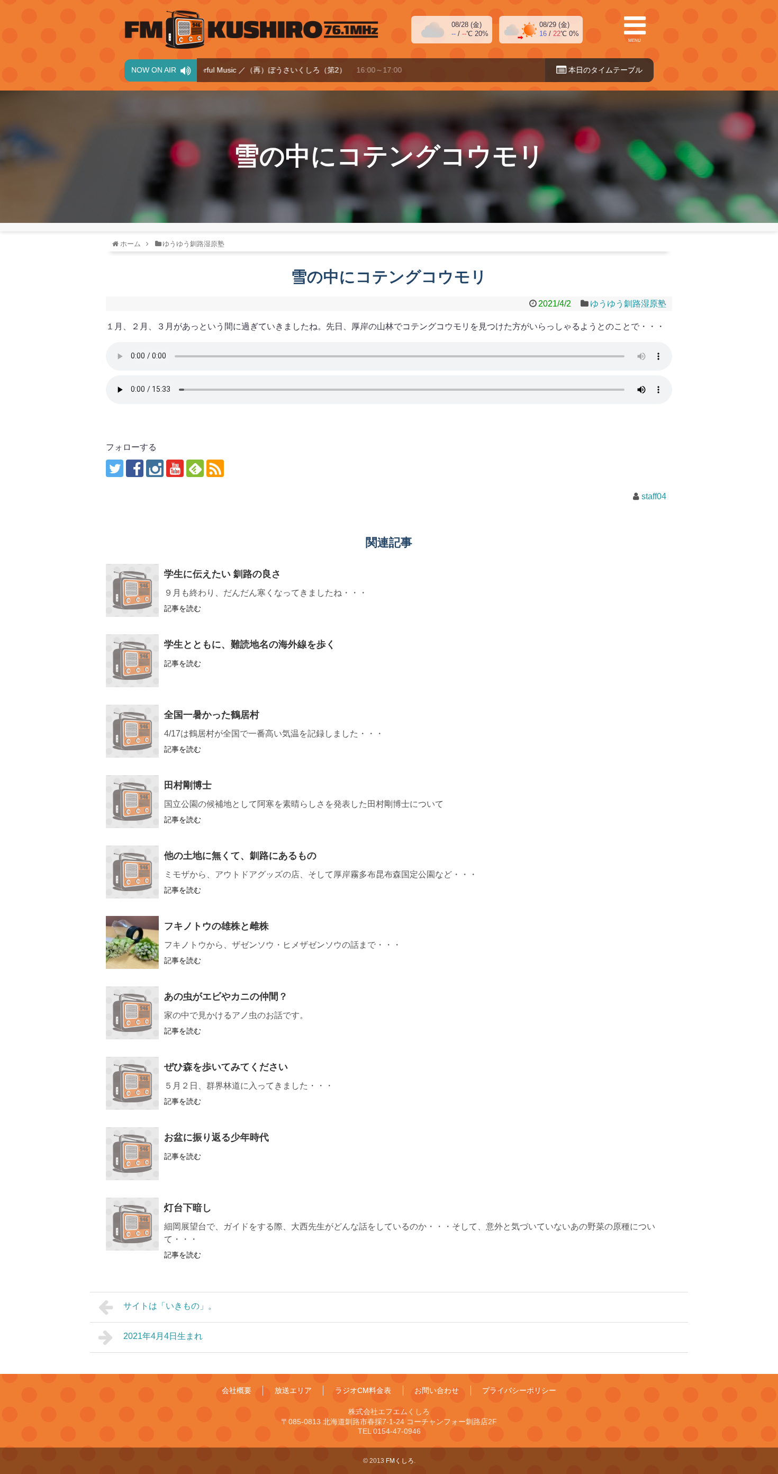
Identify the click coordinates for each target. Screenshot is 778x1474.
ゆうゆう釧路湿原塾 (628, 303)
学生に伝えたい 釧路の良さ (222, 574)
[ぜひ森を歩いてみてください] (132, 1083)
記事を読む (182, 608)
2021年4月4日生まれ (163, 1336)
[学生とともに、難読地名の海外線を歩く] (132, 660)
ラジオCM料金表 (363, 1390)
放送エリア (293, 1390)
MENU (634, 40)
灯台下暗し (188, 1207)
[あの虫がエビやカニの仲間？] (132, 1012)
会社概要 (236, 1390)
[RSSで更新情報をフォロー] (215, 468)
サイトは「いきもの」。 (169, 1305)
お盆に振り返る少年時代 (216, 1137)
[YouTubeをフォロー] (175, 468)
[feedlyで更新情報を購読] (195, 468)
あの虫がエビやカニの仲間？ (226, 996)
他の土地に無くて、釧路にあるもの (240, 855)
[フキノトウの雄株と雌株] (132, 942)
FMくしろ (251, 29)
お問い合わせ (436, 1390)
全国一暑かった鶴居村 (211, 714)
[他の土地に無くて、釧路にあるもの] (132, 872)
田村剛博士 (188, 785)
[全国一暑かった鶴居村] (132, 731)
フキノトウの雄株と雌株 (216, 926)
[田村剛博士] (132, 801)
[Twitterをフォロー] (114, 468)
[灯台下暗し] (132, 1224)
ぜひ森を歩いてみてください (226, 1067)
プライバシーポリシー (519, 1390)
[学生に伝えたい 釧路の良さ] (132, 590)
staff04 (653, 496)
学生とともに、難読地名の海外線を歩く (250, 644)
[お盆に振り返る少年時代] (132, 1153)
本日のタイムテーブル (604, 70)
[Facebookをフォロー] (134, 468)
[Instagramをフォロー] (155, 468)
